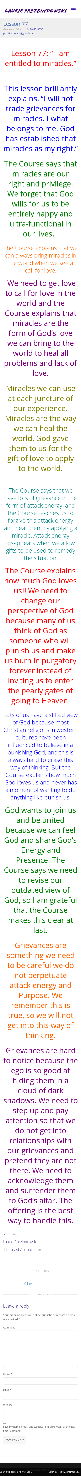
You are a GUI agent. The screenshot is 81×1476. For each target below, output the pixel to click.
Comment (9, 1327)
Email (6, 1389)
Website (8, 1405)
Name (6, 1374)
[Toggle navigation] (73, 8)
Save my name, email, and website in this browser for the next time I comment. (39, 1429)
